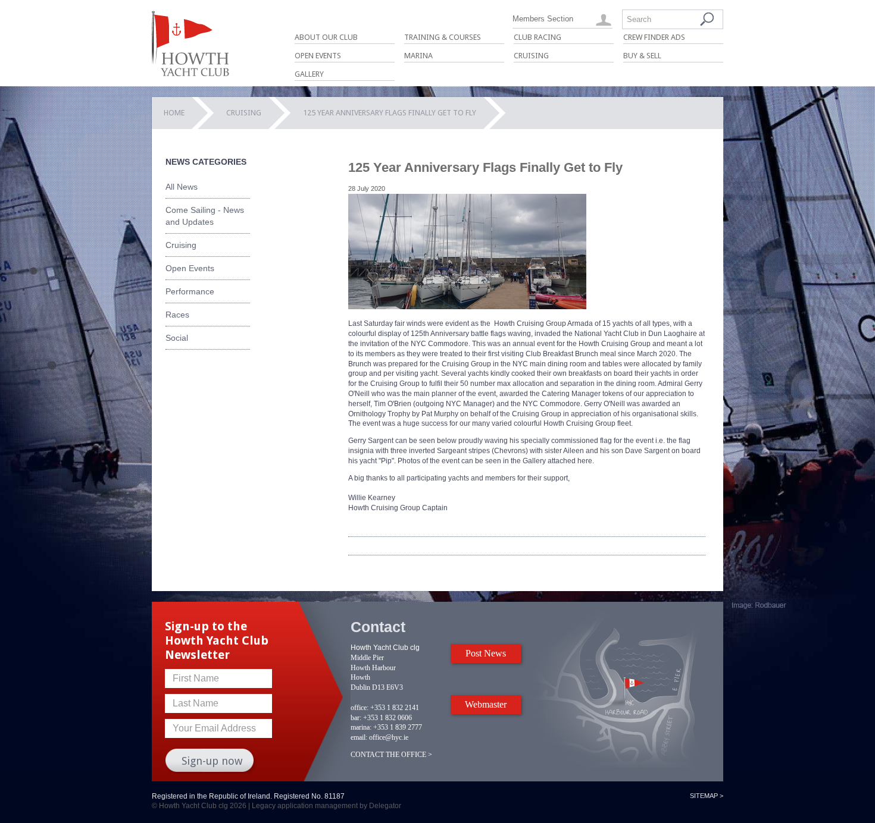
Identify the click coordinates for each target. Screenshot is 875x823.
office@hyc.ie (388, 737)
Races (177, 314)
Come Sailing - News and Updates (204, 216)
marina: (361, 727)
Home (174, 112)
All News (181, 186)
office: (359, 707)
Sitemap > (706, 795)
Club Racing (537, 37)
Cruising (531, 55)
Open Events (318, 55)
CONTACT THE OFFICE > (391, 754)
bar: (356, 718)
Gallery (309, 74)
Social (176, 338)
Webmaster (486, 704)
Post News (485, 653)
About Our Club (326, 37)
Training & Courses (442, 37)
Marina (418, 55)
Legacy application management (305, 806)
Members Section (542, 18)
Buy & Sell (642, 55)
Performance (189, 291)
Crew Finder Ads (654, 37)
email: (359, 737)
